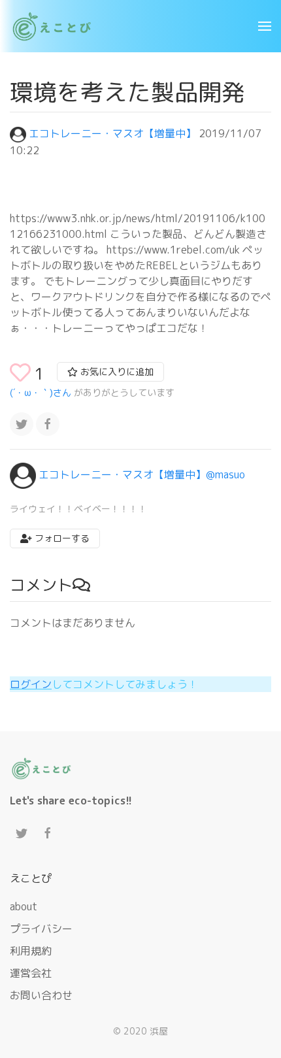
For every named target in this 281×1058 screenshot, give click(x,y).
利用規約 (31, 951)
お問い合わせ (41, 995)
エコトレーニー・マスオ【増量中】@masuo (142, 475)
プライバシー (41, 928)
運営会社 (31, 973)
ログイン (31, 684)
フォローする (61, 538)
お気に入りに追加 (116, 371)
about (23, 906)
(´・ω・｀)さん (40, 392)
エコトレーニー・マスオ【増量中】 (112, 133)
